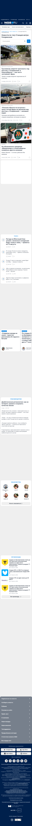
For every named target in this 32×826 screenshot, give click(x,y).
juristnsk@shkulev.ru (16, 778)
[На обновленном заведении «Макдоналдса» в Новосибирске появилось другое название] (16, 133)
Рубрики (4, 706)
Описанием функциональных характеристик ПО (16, 790)
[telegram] (6, 760)
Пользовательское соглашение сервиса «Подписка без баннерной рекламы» (16, 803)
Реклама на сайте (6, 710)
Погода (28, 19)
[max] (17, 760)
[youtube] (25, 760)
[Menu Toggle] (2, 23)
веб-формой (27, 779)
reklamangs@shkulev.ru (23, 783)
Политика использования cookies (16, 798)
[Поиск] (23, 23)
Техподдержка (6, 729)
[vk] (10, 760)
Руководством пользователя (16, 789)
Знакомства (21, 19)
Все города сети (6, 740)
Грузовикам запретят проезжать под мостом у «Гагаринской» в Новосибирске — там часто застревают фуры (15, 71)
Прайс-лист (5, 714)
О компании (5, 717)
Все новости (13, 31)
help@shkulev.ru (12, 779)
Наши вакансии (6, 725)
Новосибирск (5, 31)
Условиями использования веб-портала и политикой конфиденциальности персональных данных (16, 792)
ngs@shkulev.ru (22, 776)
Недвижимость (5, 19)
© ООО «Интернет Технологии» (16, 816)
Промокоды (14, 19)
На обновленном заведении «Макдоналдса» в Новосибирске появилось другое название (14, 148)
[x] (21, 760)
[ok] (14, 760)
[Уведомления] (26, 23)
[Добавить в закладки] (29, 81)
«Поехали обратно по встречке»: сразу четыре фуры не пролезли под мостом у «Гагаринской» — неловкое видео (15, 110)
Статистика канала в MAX (9, 737)
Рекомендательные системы (16, 800)
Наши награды (5, 721)
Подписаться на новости (9, 698)
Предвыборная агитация (9, 733)
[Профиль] (30, 23)
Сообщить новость (7, 702)
